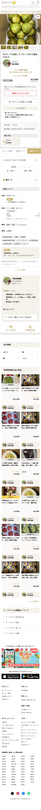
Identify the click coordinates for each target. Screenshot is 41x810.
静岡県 (13, 769)
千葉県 (32, 761)
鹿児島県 (13, 784)
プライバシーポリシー (8, 734)
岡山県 (4, 777)
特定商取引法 (5, 737)
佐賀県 (4, 782)
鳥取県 (23, 774)
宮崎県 (4, 784)
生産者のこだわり (9, 291)
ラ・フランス (21, 224)
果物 (8, 224)
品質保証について (7, 696)
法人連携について (26, 709)
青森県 (13, 756)
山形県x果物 (34, 240)
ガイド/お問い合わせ (7, 725)
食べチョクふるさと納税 (28, 722)
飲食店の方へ (5, 699)
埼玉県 (23, 761)
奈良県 (4, 774)
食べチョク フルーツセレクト (29, 733)
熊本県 (23, 782)
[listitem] (11, 352)
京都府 (13, 771)
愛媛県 (13, 779)
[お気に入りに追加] (38, 17)
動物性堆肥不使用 (9, 240)
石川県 (4, 766)
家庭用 (23, 237)
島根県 (32, 774)
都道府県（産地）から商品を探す (12, 752)
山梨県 (23, 766)
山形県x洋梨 (7, 244)
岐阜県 (4, 769)
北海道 (4, 756)
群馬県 (13, 761)
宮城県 (32, 756)
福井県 (13, 766)
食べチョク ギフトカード (28, 736)
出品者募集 (24, 690)
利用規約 (4, 731)
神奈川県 (13, 764)
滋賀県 (4, 771)
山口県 (23, 777)
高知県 (23, 779)
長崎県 (13, 782)
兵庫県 (32, 771)
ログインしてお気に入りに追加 (22, 102)
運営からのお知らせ (7, 728)
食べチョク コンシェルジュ (28, 730)
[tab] (7, 151)
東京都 (4, 764)
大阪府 (23, 771)
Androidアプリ (25, 745)
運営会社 (4, 722)
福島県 (23, 759)
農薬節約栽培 (8, 237)
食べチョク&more (26, 739)
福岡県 (32, 779)
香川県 (4, 779)
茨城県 (32, 759)
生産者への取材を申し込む (28, 700)
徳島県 (32, 777)
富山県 (32, 764)
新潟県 (23, 764)
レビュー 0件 (16, 75)
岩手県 (23, 756)
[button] (20, 166)
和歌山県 (13, 774)
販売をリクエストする (20, 93)
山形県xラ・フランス (21, 244)
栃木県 (4, 761)
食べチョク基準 (6, 693)
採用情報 (4, 746)
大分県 (32, 782)
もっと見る (21, 270)
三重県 (32, 769)
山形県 (8, 231)
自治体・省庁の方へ (26, 712)
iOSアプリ (24, 742)
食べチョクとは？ (7, 690)
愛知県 (23, 769)
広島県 (13, 777)
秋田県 (4, 759)
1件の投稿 (24, 75)
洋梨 (13, 224)
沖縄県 (23, 784)
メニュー (38, 3)
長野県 (32, 766)
